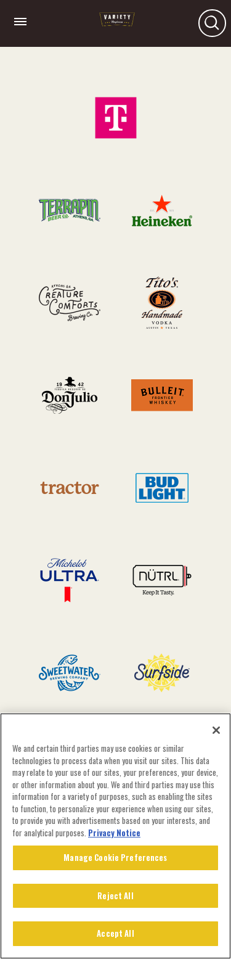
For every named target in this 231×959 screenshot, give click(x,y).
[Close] (216, 730)
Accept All (115, 933)
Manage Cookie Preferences (115, 857)
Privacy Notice (114, 832)
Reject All (115, 895)
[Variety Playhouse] (117, 24)
